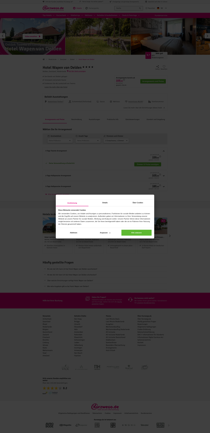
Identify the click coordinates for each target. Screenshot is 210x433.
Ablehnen (73, 233)
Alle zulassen (136, 233)
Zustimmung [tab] (72, 203)
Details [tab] (105, 202)
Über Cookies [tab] (138, 202)
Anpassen (104, 233)
